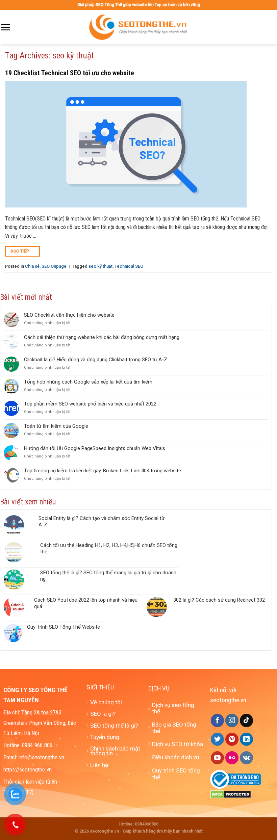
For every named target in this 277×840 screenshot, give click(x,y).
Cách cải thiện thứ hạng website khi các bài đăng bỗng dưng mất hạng (101, 337)
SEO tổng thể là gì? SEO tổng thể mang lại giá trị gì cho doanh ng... (108, 576)
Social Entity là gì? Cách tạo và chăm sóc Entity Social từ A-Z (102, 521)
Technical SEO (129, 266)
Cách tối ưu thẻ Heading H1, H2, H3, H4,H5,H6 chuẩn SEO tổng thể (108, 548)
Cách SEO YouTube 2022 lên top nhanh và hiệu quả (85, 603)
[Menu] (5, 27)
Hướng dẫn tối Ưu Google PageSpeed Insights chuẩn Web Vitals (94, 448)
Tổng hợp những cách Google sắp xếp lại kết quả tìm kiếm (88, 382)
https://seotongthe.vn (27, 769)
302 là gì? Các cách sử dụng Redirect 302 (219, 600)
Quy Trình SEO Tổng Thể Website (63, 627)
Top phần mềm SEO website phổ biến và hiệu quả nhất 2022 (90, 404)
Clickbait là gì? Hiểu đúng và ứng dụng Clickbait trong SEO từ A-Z (95, 360)
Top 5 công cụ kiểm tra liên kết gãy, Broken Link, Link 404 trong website (102, 471)
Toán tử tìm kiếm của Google (56, 426)
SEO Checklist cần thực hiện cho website (69, 315)
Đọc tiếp (22, 251)
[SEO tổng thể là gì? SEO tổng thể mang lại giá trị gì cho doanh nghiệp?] (19, 580)
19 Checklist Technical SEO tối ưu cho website (69, 73)
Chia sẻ (32, 266)
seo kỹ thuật (100, 266)
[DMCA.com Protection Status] (230, 794)
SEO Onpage (54, 266)
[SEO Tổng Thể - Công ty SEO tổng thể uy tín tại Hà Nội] (138, 27)
